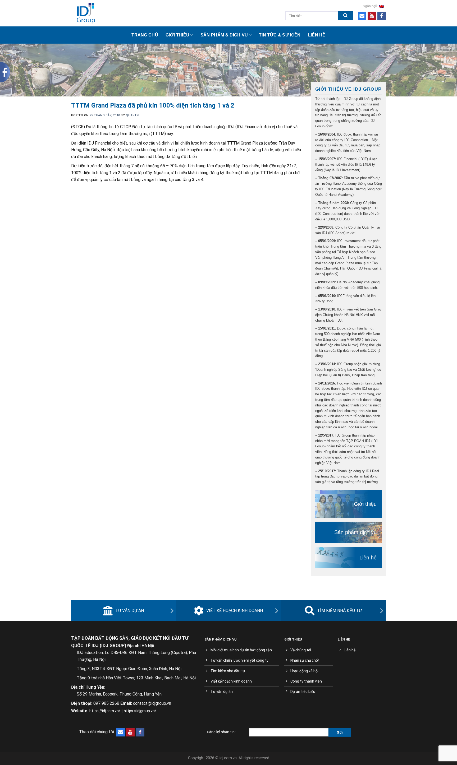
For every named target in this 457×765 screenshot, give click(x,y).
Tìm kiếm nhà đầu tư (339, 610)
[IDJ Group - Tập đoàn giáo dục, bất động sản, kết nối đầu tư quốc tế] (111, 13)
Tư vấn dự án (129, 610)
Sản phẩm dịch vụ (355, 532)
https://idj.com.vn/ (104, 711)
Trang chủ (144, 35)
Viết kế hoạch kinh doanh (234, 610)
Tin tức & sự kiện (279, 35)
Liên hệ (317, 35)
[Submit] (345, 15)
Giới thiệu (177, 35)
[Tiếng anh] (381, 6)
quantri (132, 115)
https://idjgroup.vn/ (140, 711)
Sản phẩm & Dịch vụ (224, 35)
